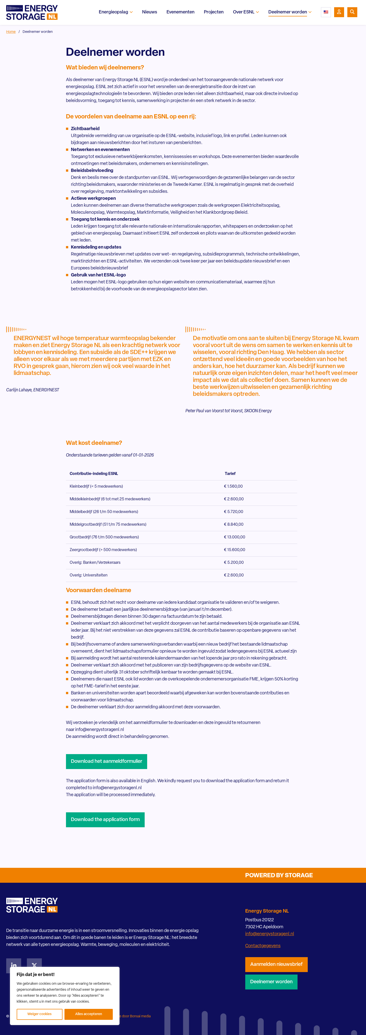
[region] (65, 996)
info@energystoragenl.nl (269, 934)
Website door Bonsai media (129, 1016)
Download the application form (105, 819)
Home (11, 32)
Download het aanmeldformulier (106, 761)
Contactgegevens (263, 946)
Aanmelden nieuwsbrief (276, 964)
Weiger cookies (39, 1014)
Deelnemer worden (271, 982)
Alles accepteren (88, 1014)
